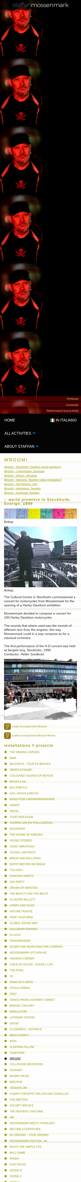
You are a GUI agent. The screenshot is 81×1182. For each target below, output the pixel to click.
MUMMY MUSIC (20, 1076)
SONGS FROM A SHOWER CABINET (32, 999)
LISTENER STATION (22, 1017)
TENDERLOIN (18, 1087)
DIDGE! (14, 1023)
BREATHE (16, 1082)
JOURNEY (16, 1070)
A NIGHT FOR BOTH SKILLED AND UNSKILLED (39, 1093)
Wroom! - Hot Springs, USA (20, 484)
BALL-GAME (17, 1152)
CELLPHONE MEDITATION (26, 1064)
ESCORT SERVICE (22, 1105)
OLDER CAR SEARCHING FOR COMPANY (36, 946)
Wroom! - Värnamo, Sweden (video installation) (33, 480)
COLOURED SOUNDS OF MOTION (31, 775)
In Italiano (65, 420)
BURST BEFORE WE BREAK (27, 864)
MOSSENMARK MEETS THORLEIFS (32, 1123)
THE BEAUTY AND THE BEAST (29, 893)
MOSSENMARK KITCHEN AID (28, 952)
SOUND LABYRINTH (23, 852)
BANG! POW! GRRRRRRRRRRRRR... (33, 799)
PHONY (14, 1158)
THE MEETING (19, 1099)
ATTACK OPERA (20, 988)
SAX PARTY (17, 881)
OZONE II (15, 1176)
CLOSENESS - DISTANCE (26, 1029)
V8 (11, 976)
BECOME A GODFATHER (25, 1129)
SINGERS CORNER (22, 958)
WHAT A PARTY (19, 1035)
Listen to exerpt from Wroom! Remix (33, 735)
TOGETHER (17, 1053)
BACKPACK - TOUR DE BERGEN (30, 764)
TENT (13, 994)
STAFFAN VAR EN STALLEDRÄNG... (32, 823)
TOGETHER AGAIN (21, 817)
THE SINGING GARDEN (24, 752)
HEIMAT (15, 805)
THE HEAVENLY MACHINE (26, 1111)
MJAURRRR (17, 828)
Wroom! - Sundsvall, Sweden (21, 492)
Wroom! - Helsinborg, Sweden (22, 488)
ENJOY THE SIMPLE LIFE (26, 1146)
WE (12, 1117)
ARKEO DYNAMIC (21, 769)
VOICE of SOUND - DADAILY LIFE (31, 964)
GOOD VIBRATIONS (22, 846)
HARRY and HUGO (22, 905)
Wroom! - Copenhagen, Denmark (24, 471)
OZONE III (16, 1170)
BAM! (13, 758)
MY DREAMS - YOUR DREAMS (29, 1135)
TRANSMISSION (20, 940)
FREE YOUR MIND (21, 917)
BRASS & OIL (18, 781)
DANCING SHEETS (22, 876)
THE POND (17, 970)
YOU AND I (16, 870)
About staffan (19, 446)
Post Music (18, 1164)
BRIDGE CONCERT (22, 1005)
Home (9, 420)
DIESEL (14, 811)
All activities (18, 433)
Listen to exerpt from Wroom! (29, 726)
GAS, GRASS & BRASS (24, 793)
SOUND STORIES (21, 840)
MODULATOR (18, 1011)
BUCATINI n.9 (18, 787)
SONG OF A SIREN (21, 982)
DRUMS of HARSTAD (24, 887)
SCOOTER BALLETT (22, 899)
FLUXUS (15, 935)
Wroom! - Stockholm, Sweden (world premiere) (32, 467)
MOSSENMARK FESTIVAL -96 (28, 1141)
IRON (13, 1041)
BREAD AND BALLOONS (25, 858)
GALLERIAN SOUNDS (23, 929)
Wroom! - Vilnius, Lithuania (20, 475)
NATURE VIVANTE (21, 911)
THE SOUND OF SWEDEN (26, 834)
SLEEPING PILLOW (22, 1047)
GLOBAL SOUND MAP (24, 923)
